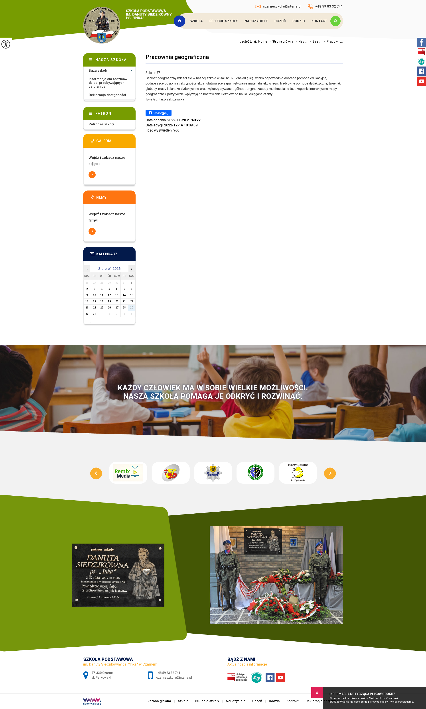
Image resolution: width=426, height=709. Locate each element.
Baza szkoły (98, 71)
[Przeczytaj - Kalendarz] (116, 255)
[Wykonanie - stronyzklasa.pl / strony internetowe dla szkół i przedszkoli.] (92, 702)
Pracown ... (333, 41)
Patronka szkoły (101, 124)
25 (101, 307)
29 (131, 307)
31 (94, 313)
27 (116, 307)
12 (109, 295)
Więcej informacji (92, 174)
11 (101, 295)
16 (87, 301)
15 (131, 295)
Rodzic (298, 21)
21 (124, 301)
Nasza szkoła (111, 60)
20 (116, 301)
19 (109, 301)
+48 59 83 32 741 (329, 6)
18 (101, 301)
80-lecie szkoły (223, 21)
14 (124, 295)
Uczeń (280, 21)
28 (124, 307)
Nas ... (301, 41)
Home (262, 41)
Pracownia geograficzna (177, 57)
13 (116, 295)
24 (94, 307)
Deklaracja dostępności (107, 95)
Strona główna (180, 21)
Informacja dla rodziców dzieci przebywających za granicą (108, 82)
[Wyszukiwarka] (336, 21)
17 (94, 301)
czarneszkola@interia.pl (282, 6)
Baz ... (315, 41)
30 (87, 313)
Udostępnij (161, 113)
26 (109, 307)
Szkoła (196, 21)
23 (87, 307)
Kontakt (319, 21)
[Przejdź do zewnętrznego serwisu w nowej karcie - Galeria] (116, 142)
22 (131, 301)
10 (94, 295)
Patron (103, 113)
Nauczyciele (256, 21)
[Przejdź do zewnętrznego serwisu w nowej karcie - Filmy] (116, 198)
